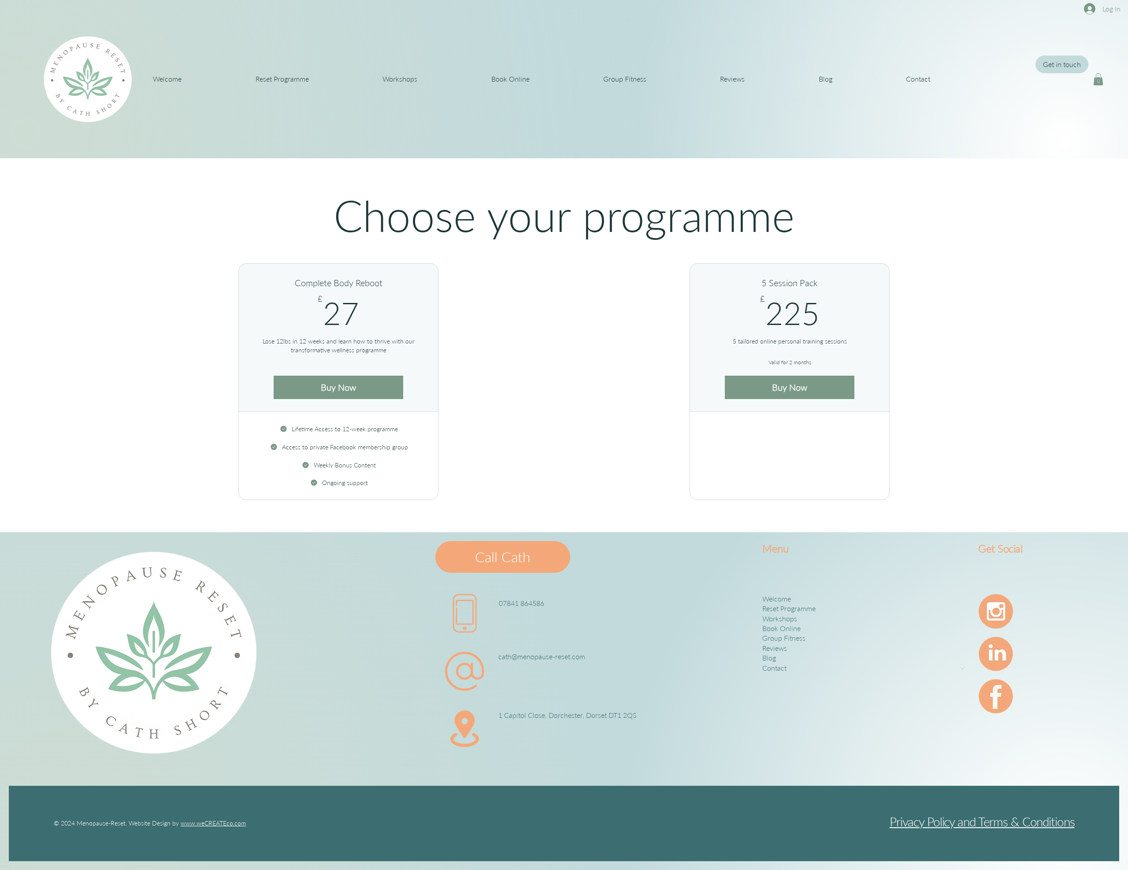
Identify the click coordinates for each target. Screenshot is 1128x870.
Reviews (774, 648)
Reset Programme (789, 608)
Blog (769, 657)
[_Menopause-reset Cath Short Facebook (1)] (995, 696)
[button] (1098, 79)
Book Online (781, 628)
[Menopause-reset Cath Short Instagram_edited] (995, 611)
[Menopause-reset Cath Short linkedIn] (995, 654)
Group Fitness (783, 638)
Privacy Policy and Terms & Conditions (982, 821)
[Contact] (963, 668)
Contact (774, 668)
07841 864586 (521, 603)
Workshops (779, 618)
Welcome (776, 598)
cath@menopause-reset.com (541, 656)
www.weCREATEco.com (213, 823)
